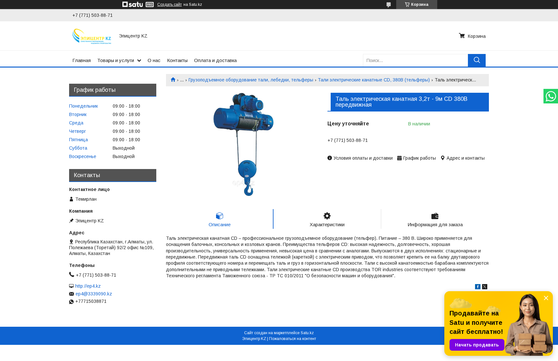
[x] (484, 287)
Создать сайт (169, 4)
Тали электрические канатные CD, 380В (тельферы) (374, 79)
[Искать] (477, 60)
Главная (81, 60)
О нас (154, 60)
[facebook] (477, 287)
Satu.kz (307, 333)
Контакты (177, 60)
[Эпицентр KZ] (91, 35)
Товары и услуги (115, 60)
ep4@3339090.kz (94, 293)
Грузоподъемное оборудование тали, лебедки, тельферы (251, 79)
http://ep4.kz (88, 286)
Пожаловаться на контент (292, 338)
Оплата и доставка (215, 60)
